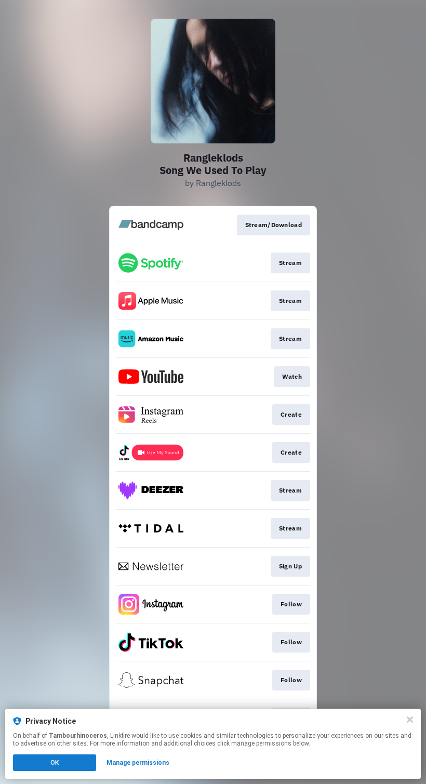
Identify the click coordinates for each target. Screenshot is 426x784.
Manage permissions (137, 762)
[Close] (410, 719)
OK (54, 762)
